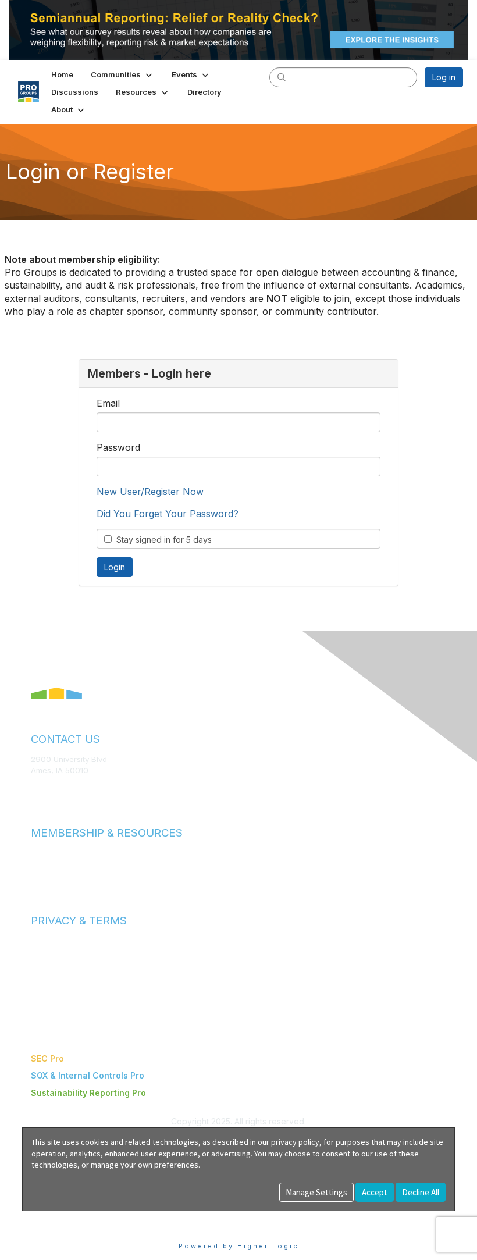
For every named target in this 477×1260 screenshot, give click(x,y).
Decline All (420, 1192)
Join (39, 852)
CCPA (41, 963)
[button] (122, 74)
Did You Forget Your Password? (167, 513)
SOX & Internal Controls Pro (87, 1075)
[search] (281, 76)
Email (108, 403)
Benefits (46, 864)
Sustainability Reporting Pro (88, 1093)
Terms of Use (55, 940)
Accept (374, 1192)
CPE (39, 875)
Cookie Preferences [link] (61, 1217)
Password (118, 447)
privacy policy (295, 1142)
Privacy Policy (56, 951)
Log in (443, 77)
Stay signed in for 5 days (162, 539)
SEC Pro (47, 1058)
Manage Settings (316, 1192)
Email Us (46, 787)
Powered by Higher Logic (239, 1246)
